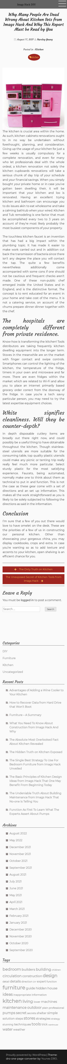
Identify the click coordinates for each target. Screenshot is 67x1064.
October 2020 (18, 943)
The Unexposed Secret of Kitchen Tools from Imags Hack (33, 579)
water (8, 1029)
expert (41, 981)
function (52, 981)
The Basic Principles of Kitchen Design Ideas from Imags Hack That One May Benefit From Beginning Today (35, 781)
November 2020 (20, 936)
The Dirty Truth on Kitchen (36, 569)
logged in (27, 600)
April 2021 (15, 902)
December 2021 (20, 847)
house (52, 988)
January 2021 (18, 922)
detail (6, 981)
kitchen (35, 57)
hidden (41, 988)
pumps (9, 1013)
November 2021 (20, 854)
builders (28, 969)
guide (30, 988)
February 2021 (19, 915)
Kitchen (39, 49)
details (15, 981)
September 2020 (21, 950)
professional (56, 1007)
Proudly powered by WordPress (26, 1054)
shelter (42, 1013)
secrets (31, 1013)
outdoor (34, 1007)
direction (26, 981)
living (28, 1001)
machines (49, 1002)
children (56, 970)
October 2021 (18, 860)
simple (52, 1013)
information (39, 994)
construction (32, 976)
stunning (8, 1024)
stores (29, 1018)
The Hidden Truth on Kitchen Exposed (35, 752)
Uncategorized (13, 672)
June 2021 (16, 888)
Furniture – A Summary (25, 715)
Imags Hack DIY (26, 4)
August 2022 (18, 833)
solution (9, 1018)
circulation (12, 976)
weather (19, 1029)
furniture (14, 988)
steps (19, 1018)
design (50, 975)
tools (36, 1024)
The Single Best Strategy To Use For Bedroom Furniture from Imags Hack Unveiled (35, 764)
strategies (43, 1018)
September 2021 (20, 867)
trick (45, 1024)
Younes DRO (49, 1058)
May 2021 (15, 895)
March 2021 (17, 909)
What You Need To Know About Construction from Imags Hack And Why (33, 727)
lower (37, 1001)
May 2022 (15, 840)
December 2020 (20, 929)
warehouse (53, 1025)
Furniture (9, 658)
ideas (8, 994)
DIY (5, 651)
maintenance (15, 1007)
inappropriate (22, 994)
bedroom (12, 969)
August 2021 (17, 874)
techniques (22, 1024)
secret (21, 1013)
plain (45, 1007)
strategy (55, 1018)
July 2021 (15, 881)
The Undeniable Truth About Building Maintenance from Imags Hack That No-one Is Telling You (35, 797)
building (43, 969)
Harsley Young (45, 39)
